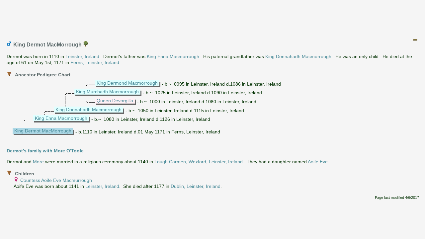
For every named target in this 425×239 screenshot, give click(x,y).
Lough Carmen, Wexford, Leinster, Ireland (198, 161)
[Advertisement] (213, 18)
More (38, 161)
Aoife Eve (318, 161)
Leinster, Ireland (82, 56)
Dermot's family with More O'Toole (45, 150)
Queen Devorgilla (115, 100)
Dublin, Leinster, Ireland (195, 186)
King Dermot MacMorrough (42, 130)
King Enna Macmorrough (173, 56)
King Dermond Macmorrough (127, 83)
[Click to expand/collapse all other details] (415, 40)
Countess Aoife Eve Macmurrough (56, 180)
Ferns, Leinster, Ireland (94, 62)
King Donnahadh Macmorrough (298, 56)
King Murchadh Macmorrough (107, 91)
